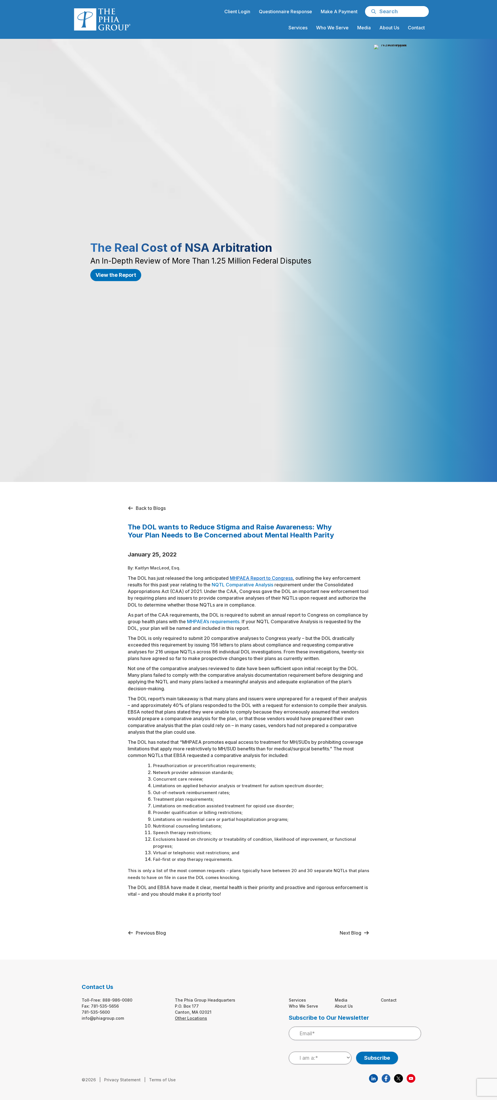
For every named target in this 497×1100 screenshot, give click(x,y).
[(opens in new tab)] (373, 1078)
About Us (344, 1006)
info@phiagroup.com (103, 1018)
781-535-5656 (105, 1006)
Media (341, 1000)
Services (297, 1000)
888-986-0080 (117, 1000)
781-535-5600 (96, 1012)
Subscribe (377, 1058)
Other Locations (191, 1018)
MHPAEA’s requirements (213, 621)
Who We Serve (303, 1006)
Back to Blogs (149, 508)
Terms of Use (162, 1079)
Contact (389, 1000)
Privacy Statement (122, 1079)
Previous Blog (149, 933)
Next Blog (352, 933)
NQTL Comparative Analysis (242, 585)
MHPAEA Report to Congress (261, 578)
